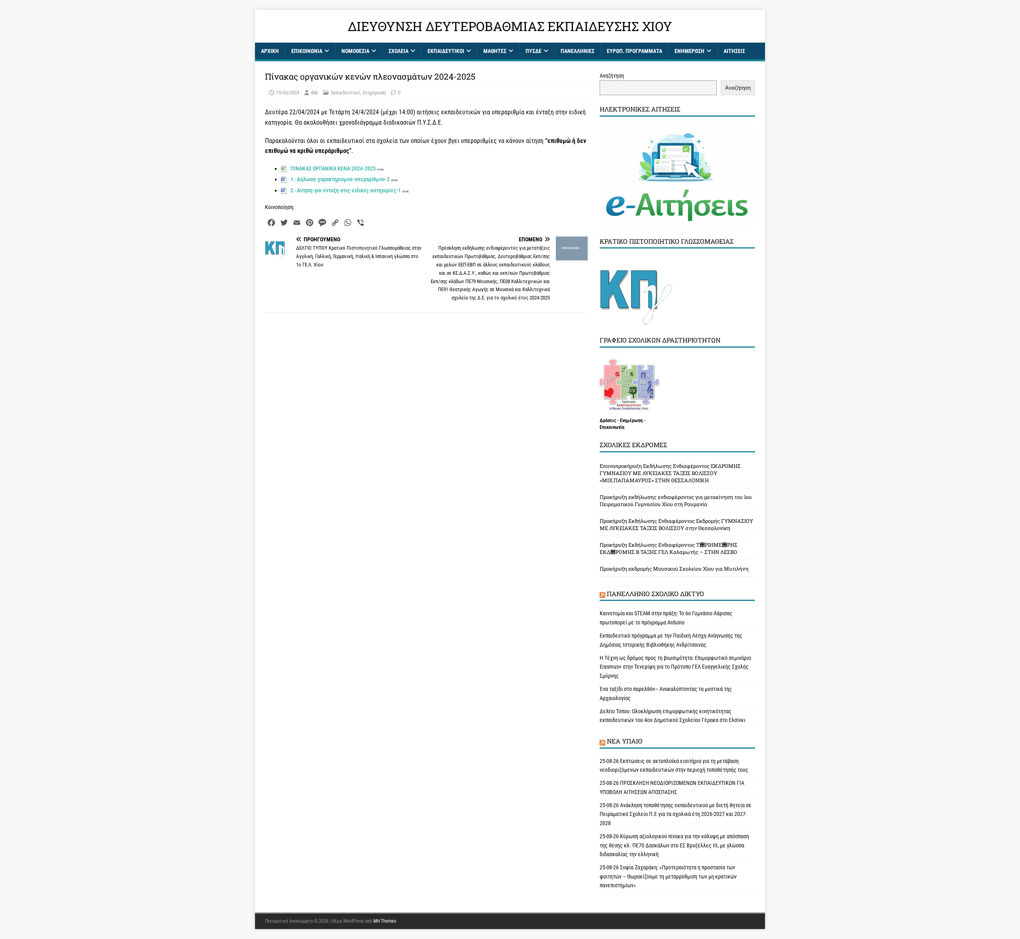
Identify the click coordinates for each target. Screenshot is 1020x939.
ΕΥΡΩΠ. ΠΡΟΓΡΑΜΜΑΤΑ (634, 51)
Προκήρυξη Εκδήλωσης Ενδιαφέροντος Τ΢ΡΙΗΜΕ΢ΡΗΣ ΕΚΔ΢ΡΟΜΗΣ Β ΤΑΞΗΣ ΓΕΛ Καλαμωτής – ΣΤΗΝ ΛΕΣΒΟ (669, 548)
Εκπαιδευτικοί (446, 51)
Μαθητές (494, 51)
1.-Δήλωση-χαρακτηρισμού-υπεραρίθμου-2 (340, 179)
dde (314, 93)
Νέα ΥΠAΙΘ (624, 741)
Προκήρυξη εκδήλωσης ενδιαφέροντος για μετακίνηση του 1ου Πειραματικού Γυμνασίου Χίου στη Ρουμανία (676, 500)
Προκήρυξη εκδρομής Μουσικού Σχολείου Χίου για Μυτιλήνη (674, 568)
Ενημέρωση (689, 51)
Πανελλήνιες (577, 51)
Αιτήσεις (734, 51)
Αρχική (270, 51)
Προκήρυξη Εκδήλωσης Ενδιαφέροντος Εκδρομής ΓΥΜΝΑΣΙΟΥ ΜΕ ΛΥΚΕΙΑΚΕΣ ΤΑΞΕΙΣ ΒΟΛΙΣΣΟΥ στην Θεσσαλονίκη (676, 524)
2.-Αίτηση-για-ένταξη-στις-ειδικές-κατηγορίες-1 (345, 190)
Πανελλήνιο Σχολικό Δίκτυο (655, 593)
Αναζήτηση (612, 75)
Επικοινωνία (306, 51)
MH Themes (384, 921)
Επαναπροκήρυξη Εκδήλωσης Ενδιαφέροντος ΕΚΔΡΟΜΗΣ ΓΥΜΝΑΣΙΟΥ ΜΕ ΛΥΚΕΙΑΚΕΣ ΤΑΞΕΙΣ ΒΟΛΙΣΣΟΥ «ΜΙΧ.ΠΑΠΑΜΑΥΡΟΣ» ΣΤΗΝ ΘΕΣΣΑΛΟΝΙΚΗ (670, 473)
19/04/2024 (287, 93)
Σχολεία (398, 51)
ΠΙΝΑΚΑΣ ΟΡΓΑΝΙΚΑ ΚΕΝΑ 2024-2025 (333, 168)
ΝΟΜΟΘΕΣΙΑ (355, 51)
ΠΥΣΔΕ (533, 51)
